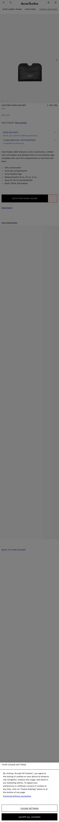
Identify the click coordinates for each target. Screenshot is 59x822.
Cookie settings (29, 808)
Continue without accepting (17, 796)
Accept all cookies (29, 817)
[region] (29, 792)
